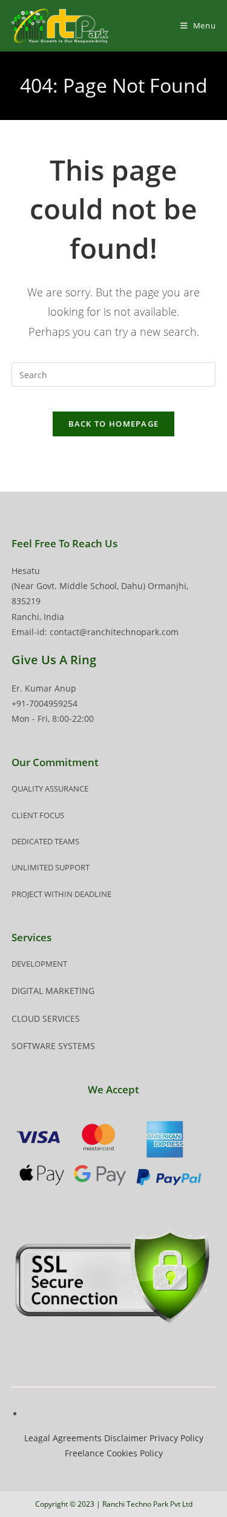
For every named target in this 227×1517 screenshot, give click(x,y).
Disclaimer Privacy (142, 1438)
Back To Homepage (113, 423)
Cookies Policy (135, 1453)
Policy (191, 1438)
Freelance (84, 1453)
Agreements (77, 1438)
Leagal (37, 1438)
